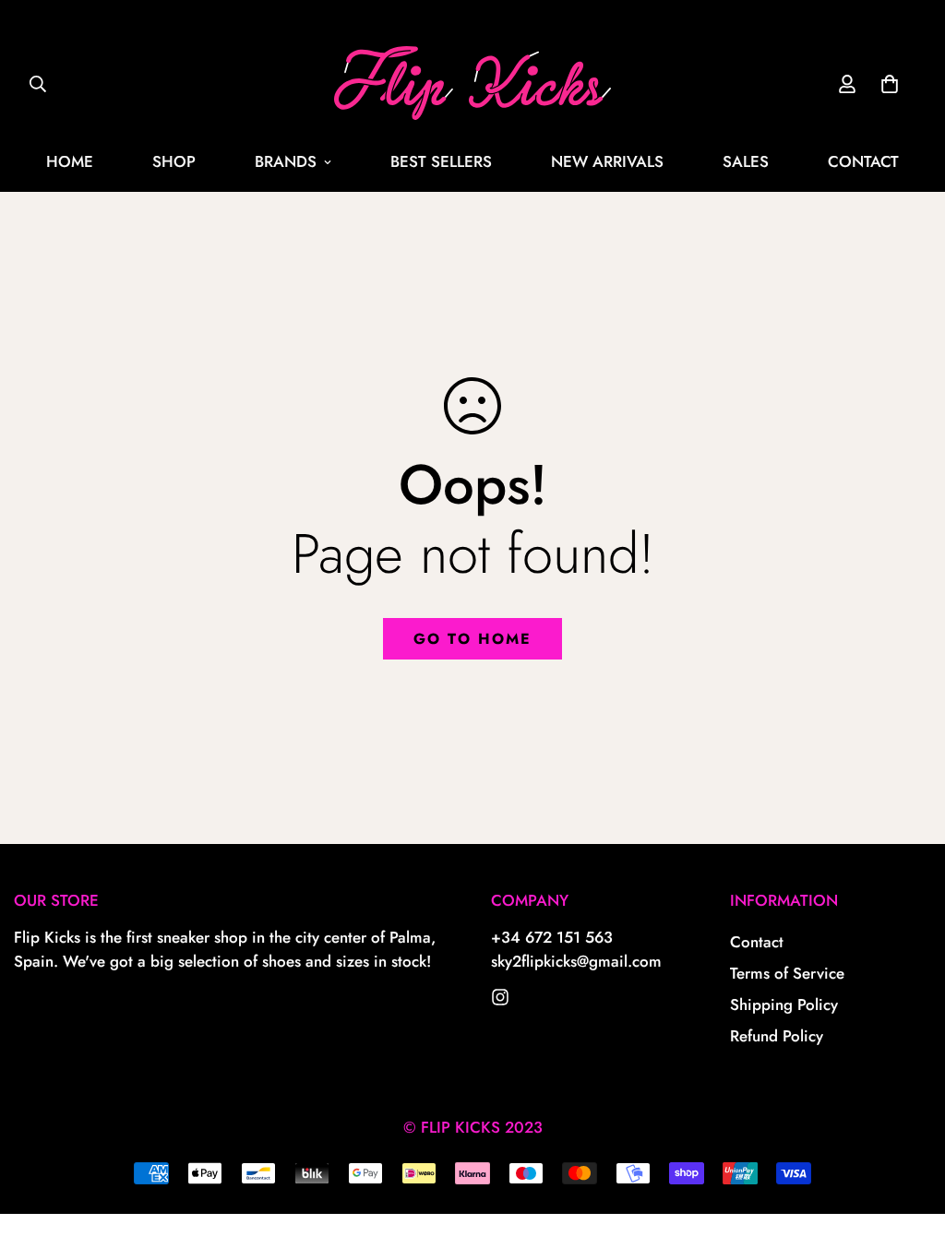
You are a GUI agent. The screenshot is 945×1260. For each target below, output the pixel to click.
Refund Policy (776, 1036)
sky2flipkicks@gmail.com (576, 961)
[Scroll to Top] (909, 1159)
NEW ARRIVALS (607, 161)
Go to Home (472, 638)
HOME (69, 161)
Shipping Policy (784, 1004)
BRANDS (286, 161)
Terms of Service (787, 973)
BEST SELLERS (441, 161)
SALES (746, 161)
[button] (889, 84)
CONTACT (863, 161)
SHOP (174, 161)
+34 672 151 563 (552, 937)
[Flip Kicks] (500, 997)
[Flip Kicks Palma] (472, 84)
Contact (757, 942)
